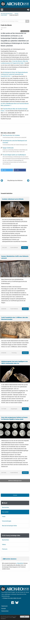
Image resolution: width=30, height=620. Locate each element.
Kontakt (3, 608)
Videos (4, 544)
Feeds (3, 516)
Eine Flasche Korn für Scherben (11, 135)
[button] (7, 170)
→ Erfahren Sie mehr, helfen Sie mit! (11, 598)
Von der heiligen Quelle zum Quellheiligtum (14, 155)
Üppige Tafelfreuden (8, 148)
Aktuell (16, 13)
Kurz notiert (4, 15)
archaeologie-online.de (6, 13)
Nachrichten (5, 507)
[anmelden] (28, 10)
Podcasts (4, 549)
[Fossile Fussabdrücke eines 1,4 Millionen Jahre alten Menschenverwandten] (15, 330)
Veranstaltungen (6, 521)
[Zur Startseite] (15, 4)
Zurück (15, 495)
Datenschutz (4, 611)
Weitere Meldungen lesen (15, 480)
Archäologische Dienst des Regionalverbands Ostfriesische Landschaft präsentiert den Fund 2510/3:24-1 (14, 74)
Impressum (4, 606)
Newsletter (20, 563)
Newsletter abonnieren (10, 559)
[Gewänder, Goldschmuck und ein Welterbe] (15, 209)
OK (24, 616)
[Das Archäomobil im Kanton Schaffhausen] (28, 180)
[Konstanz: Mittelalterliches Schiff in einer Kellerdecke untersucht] (15, 268)
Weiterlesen (24, 247)
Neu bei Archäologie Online (9, 525)
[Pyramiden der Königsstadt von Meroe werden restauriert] (2, 180)
